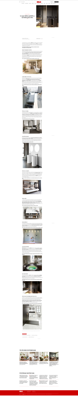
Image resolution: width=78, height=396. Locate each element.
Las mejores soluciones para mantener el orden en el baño (30, 205)
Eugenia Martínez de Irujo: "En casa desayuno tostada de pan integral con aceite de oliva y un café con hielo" (24, 376)
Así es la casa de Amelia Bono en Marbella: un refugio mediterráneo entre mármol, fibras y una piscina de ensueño (53, 377)
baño (37, 43)
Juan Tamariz (23, 0)
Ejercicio (42, 0)
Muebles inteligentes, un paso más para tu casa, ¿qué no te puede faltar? (33, 303)
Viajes (46, 3)
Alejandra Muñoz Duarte (25, 38)
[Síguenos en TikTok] (23, 394)
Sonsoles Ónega (26, 0)
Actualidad (23, 3)
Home (37, 4)
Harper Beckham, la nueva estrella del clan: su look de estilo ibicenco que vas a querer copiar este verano (43, 382)
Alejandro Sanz (29, 0)
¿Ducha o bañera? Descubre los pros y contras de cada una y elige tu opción (33, 227)
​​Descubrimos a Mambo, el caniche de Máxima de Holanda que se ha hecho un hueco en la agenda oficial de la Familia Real (33, 377)
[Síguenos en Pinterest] (25, 394)
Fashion (30, 3)
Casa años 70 (48, 0)
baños (32, 42)
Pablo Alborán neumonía (36, 0)
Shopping (42, 3)
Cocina (35, 3)
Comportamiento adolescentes (51, 0)
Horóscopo (54, 3)
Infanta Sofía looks (39, 0)
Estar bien (38, 3)
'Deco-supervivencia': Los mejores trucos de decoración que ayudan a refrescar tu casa (43, 362)
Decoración (39, 4)
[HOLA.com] (39, 2)
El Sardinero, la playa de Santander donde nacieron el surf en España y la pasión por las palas (24, 382)
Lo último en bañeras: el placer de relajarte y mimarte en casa (31, 58)
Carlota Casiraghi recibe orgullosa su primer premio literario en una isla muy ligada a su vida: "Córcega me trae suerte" (53, 382)
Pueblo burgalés (55, 0)
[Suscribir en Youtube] (24, 394)
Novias (49, 3)
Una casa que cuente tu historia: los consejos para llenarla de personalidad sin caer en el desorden (24, 363)
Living (44, 3)
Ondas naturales (45, 0)
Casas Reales (26, 3)
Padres (52, 3)
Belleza (33, 3)
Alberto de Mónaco (32, 0)
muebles (37, 175)
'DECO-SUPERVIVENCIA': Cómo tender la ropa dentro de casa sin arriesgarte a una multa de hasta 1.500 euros (34, 363)
